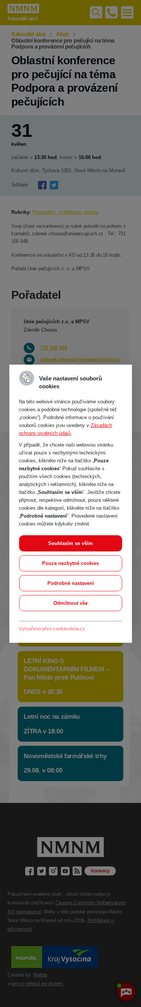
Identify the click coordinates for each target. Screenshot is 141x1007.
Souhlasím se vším (70, 543)
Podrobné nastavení (70, 583)
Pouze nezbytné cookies (70, 563)
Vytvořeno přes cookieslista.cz (52, 628)
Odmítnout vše (70, 603)
